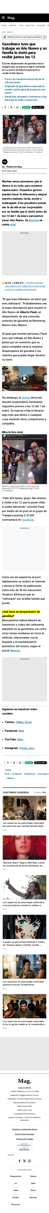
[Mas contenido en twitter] (24, 1161)
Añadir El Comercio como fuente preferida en (24, 37)
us (16, 1183)
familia (26, 397)
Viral (7, 774)
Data (33, 1183)
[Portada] (24, 1086)
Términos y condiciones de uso (24, 1129)
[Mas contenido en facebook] (19, 1161)
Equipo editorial (24, 1088)
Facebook (28, 519)
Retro (33, 1190)
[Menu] (4, 18)
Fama (15, 1190)
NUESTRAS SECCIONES (24, 1170)
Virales (16, 1197)
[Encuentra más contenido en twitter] (11, 107)
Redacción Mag (14, 167)
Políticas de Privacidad (24, 1134)
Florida (3, 25)
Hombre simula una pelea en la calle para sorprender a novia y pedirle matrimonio (25, 286)
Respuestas (15, 1176)
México (10, 778)
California (12, 25)
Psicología (41, 25)
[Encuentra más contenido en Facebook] (5, 107)
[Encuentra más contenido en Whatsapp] (17, 107)
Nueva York (30, 25)
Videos (33, 1176)
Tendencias (29, 774)
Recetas (33, 1197)
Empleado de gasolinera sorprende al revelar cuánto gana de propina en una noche (25, 89)
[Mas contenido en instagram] (29, 1161)
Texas (21, 25)
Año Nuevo (43, 774)
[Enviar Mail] (3, 167)
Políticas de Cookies (24, 1139)
